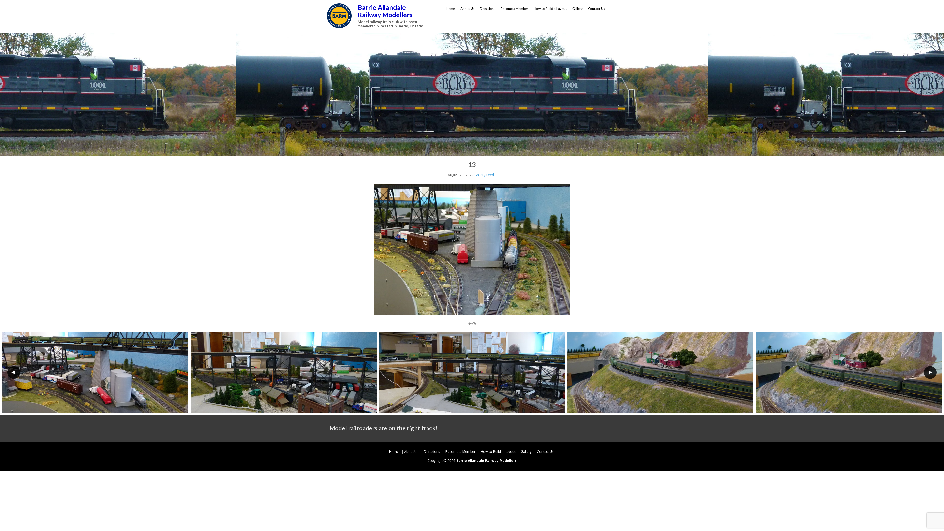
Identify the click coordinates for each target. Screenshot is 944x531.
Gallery (577, 9)
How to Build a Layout (550, 9)
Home (450, 9)
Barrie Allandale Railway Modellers (385, 11)
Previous (13, 372)
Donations (487, 9)
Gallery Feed (484, 174)
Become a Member (514, 9)
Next (930, 372)
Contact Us (596, 9)
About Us (467, 9)
